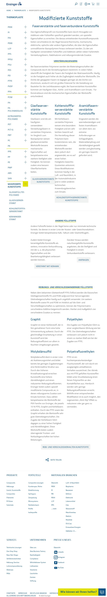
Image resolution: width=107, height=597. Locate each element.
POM (10, 97)
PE (9, 162)
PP (9, 157)
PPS (9, 54)
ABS (9, 173)
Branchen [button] (71, 475)
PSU (9, 64)
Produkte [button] (12, 475)
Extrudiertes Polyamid (14, 117)
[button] (98, 4)
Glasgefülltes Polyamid (16, 193)
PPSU (10, 59)
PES (9, 70)
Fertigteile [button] (34, 475)
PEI (9, 75)
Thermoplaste (20, 10)
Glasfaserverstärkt (16, 201)
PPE (9, 151)
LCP (9, 48)
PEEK (10, 27)
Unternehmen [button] (38, 540)
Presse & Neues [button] (62, 540)
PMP (10, 167)
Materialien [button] (58, 475)
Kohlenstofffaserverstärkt (17, 209)
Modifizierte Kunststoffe (14, 185)
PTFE (10, 80)
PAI (9, 37)
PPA (9, 91)
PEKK (10, 43)
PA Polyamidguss (15, 109)
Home (9, 10)
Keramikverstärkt (15, 218)
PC (9, 140)
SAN (10, 178)
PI (9, 32)
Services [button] (11, 540)
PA (9, 102)
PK (9, 146)
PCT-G (10, 129)
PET (9, 124)
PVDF (10, 86)
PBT (9, 135)
